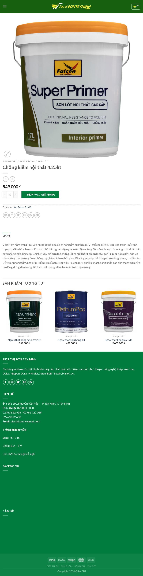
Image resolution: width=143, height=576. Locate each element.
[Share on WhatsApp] (6, 215)
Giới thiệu (53, 566)
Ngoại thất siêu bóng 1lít (71, 339)
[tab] (6, 236)
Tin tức (92, 566)
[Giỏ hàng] (135, 7)
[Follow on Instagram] (12, 382)
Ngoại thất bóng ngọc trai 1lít (24, 339)
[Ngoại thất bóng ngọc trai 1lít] (24, 311)
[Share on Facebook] (12, 215)
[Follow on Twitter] (18, 382)
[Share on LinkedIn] (37, 215)
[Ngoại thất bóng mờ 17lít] (118, 311)
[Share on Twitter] (18, 215)
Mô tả (6, 236)
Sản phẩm (66, 566)
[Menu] (5, 6)
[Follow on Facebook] (6, 382)
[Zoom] (7, 154)
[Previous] (2, 320)
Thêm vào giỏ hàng (40, 194)
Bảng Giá (79, 566)
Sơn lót (43, 161)
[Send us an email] (25, 382)
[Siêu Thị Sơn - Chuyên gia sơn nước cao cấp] (72, 6)
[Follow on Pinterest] (31, 382)
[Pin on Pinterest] (31, 215)
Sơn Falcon (27, 161)
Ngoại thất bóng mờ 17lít (118, 339)
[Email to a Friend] (25, 215)
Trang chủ (10, 161)
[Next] (140, 320)
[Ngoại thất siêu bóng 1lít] (71, 311)
